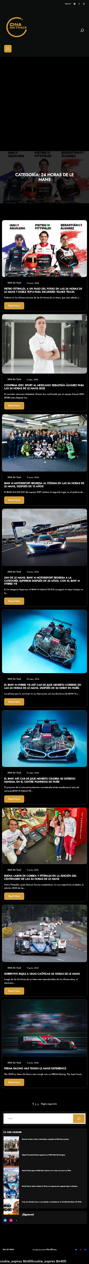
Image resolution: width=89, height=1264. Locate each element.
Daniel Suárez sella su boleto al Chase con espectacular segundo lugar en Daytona (49, 1186)
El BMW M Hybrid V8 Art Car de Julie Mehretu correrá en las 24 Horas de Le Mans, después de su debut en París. (42, 686)
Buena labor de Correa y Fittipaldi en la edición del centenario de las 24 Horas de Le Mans (40, 877)
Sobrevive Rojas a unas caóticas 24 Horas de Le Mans (42, 973)
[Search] (79, 1118)
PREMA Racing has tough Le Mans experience (35, 1068)
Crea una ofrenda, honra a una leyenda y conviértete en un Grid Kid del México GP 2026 (51, 1202)
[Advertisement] (44, 104)
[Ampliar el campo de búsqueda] (82, 32)
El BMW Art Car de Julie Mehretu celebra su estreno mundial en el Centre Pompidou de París (39, 780)
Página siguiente (49, 1103)
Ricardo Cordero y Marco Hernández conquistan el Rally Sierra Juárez (45, 1139)
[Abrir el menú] (8, 48)
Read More (14, 306)
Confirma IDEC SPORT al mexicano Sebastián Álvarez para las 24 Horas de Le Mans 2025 (44, 387)
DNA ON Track (8, 1249)
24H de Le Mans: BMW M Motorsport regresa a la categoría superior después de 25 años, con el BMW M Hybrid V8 (42, 581)
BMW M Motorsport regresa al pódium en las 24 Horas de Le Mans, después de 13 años (44, 485)
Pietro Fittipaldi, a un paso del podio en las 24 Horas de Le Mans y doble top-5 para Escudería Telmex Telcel (43, 290)
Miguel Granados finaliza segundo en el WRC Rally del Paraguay (43, 1155)
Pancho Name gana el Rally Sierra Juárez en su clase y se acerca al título (46, 1170)
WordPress (51, 1249)
